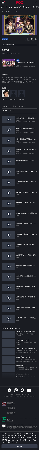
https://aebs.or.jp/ (11, 428)
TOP (2, 7)
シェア (36, 40)
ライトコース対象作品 (13, 7)
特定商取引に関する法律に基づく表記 (13, 397)
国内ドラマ (26, 7)
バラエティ (8, 11)
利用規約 (18, 394)
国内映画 (36, 7)
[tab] (7, 106)
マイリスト (27, 40)
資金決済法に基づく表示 (29, 397)
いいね (32, 40)
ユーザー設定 (10, 394)
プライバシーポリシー (27, 394)
